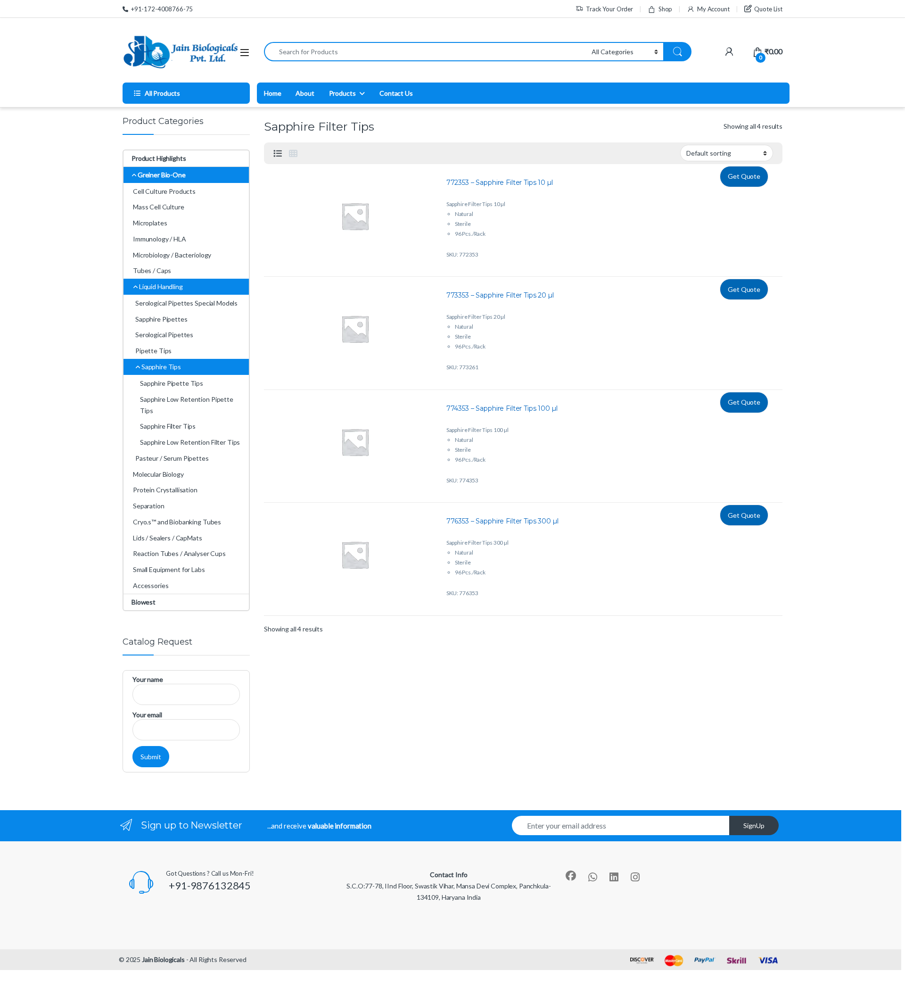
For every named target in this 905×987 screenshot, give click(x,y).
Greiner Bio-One (162, 175)
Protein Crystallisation (165, 490)
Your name (147, 679)
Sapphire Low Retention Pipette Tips (186, 405)
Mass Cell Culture (158, 207)
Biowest (144, 602)
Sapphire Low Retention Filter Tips (190, 442)
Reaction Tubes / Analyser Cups (179, 553)
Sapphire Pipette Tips (171, 383)
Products (342, 93)
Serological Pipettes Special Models (186, 303)
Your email (147, 715)
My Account (713, 9)
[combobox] (425, 51)
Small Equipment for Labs (169, 569)
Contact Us (396, 93)
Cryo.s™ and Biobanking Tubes (177, 522)
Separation (149, 506)
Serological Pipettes (164, 335)
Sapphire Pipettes (161, 319)
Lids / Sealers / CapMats (167, 538)
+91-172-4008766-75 (162, 9)
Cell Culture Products (164, 191)
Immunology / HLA (159, 239)
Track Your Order (609, 9)
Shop (665, 9)
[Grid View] (293, 153)
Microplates (150, 223)
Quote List (768, 9)
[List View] (277, 153)
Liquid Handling (161, 286)
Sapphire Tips (161, 367)
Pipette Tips (153, 351)
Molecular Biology (158, 474)
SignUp (754, 825)
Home (272, 93)
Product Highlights (159, 158)
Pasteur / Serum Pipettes (172, 458)
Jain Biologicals (163, 959)
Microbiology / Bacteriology (172, 255)
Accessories (150, 585)
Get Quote (744, 176)
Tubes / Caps (152, 270)
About (305, 93)
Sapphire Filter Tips (168, 426)
